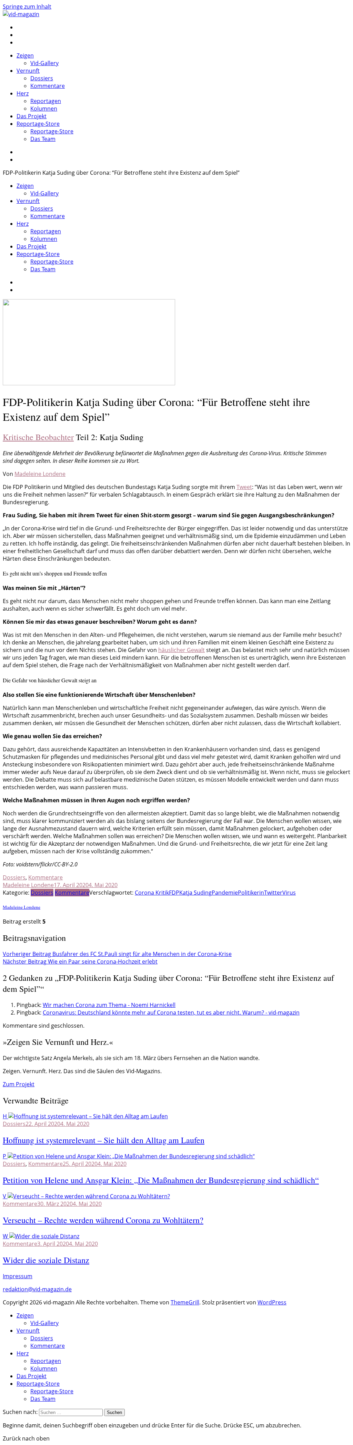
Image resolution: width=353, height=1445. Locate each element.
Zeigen (25, 55)
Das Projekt (32, 116)
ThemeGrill (185, 1302)
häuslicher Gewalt (181, 650)
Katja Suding (195, 892)
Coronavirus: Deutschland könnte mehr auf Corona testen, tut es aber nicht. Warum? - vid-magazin (171, 1012)
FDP (174, 892)
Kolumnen (43, 108)
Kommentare (47, 86)
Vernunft (28, 70)
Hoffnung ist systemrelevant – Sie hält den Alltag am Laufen (103, 1140)
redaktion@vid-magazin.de (37, 1289)
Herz (23, 93)
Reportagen (45, 101)
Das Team (43, 139)
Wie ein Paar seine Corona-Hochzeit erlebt (80, 961)
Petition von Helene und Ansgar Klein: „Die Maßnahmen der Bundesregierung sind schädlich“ (161, 1179)
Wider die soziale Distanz (46, 1259)
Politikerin (251, 892)
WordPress (272, 1302)
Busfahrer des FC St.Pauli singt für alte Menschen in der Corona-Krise (117, 954)
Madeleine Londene (39, 474)
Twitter (273, 892)
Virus (289, 892)
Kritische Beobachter (38, 436)
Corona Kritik (152, 892)
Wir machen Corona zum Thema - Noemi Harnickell (109, 1005)
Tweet (244, 487)
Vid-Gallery (44, 63)
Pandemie (225, 892)
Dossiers (41, 78)
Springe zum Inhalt (27, 6)
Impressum (17, 1276)
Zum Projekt (18, 1084)
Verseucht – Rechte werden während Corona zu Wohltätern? (103, 1219)
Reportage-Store (38, 124)
